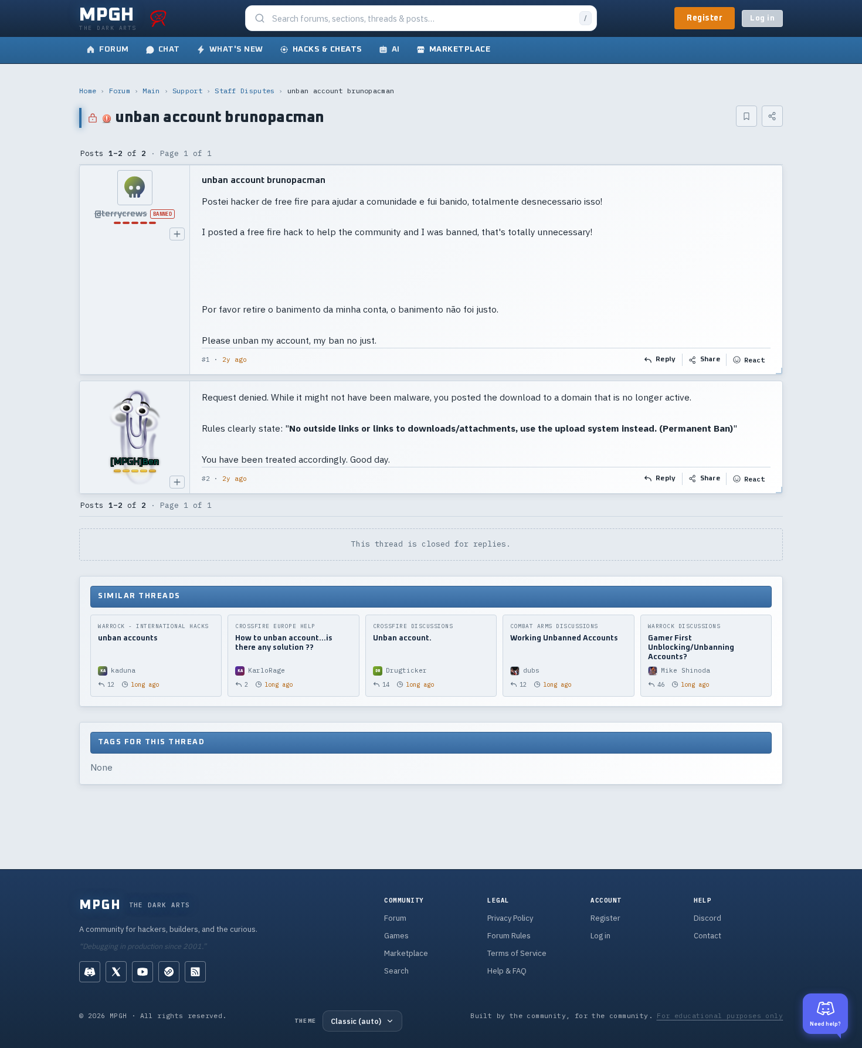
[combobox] (422, 18)
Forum (120, 90)
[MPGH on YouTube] (142, 971)
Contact (707, 936)
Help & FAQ (507, 971)
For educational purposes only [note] (720, 1015)
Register (704, 18)
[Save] (746, 116)
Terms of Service (517, 953)
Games (396, 936)
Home (87, 90)
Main (150, 90)
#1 (206, 359)
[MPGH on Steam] (168, 971)
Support (187, 90)
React (754, 359)
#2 (206, 478)
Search (396, 971)
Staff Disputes (244, 90)
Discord (707, 918)
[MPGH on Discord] (89, 971)
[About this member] (177, 234)
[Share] (772, 116)
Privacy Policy (510, 918)
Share (710, 359)
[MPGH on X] (116, 971)
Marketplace (406, 953)
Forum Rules (509, 936)
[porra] (158, 18)
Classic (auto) (356, 1021)
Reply (666, 359)
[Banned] (134, 187)
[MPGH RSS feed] (195, 971)
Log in (762, 18)
